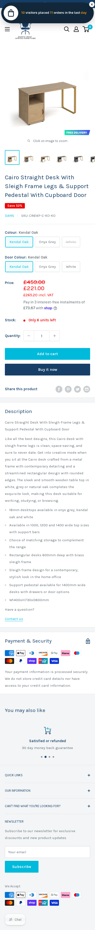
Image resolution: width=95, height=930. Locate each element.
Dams (9, 216)
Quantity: (12, 336)
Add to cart (47, 353)
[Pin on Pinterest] (68, 388)
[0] (86, 29)
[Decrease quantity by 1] (29, 336)
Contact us (14, 619)
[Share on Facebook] (59, 388)
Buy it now (47, 369)
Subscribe (21, 866)
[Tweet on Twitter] (77, 388)
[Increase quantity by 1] (54, 336)
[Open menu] (7, 29)
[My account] (76, 29)
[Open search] (66, 29)
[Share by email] (86, 388)
